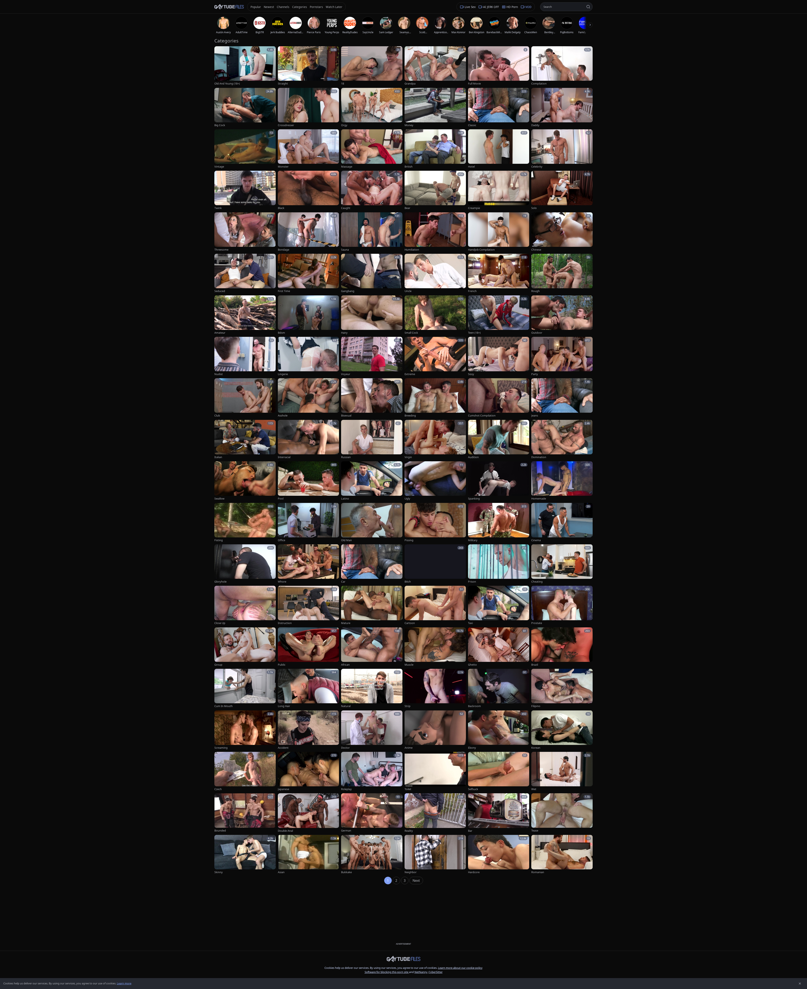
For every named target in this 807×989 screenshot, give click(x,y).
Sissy (471, 374)
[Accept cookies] (800, 983)
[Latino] (371, 481)
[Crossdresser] (308, 107)
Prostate (536, 623)
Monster (283, 166)
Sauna (345, 249)
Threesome (221, 249)
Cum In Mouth (223, 706)
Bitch (408, 581)
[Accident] (308, 730)
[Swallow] (245, 481)
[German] (371, 813)
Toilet (408, 789)
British (409, 166)
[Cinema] (562, 522)
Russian (346, 457)
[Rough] (562, 273)
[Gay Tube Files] (229, 6)
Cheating (537, 581)
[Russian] (371, 439)
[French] (498, 273)
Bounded (220, 830)
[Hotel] (498, 149)
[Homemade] (562, 481)
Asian (281, 872)
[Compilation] (562, 66)
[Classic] (498, 107)
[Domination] (562, 439)
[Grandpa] (435, 66)
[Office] (308, 522)
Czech (218, 789)
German (346, 830)
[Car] (371, 564)
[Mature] (371, 605)
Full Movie (474, 83)
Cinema (536, 540)
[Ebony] (498, 730)
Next (416, 880)
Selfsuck (473, 789)
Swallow (219, 498)
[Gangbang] (371, 273)
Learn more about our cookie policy (460, 968)
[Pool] (308, 481)
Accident (283, 747)
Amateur (219, 332)
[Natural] (371, 688)
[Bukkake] (371, 854)
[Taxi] (498, 605)
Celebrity (536, 166)
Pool (281, 498)
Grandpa (410, 83)
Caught (345, 208)
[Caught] (371, 190)
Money (409, 125)
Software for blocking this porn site (387, 972)
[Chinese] (562, 232)
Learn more (124, 983)
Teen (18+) (474, 332)
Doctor (345, 747)
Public (281, 664)
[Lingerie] (308, 356)
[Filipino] (562, 688)
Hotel (471, 166)
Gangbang (347, 291)
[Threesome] (245, 232)
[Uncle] (435, 273)
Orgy (344, 125)
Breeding (410, 415)
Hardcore (474, 872)
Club (217, 415)
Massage (346, 166)
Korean (535, 747)
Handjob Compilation (481, 249)
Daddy (535, 125)
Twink (218, 208)
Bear (407, 208)
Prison (472, 581)
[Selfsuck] (498, 771)
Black (281, 208)
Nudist (218, 374)
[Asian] (308, 854)
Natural (346, 706)
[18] (371, 66)
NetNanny (420, 972)
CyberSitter (436, 972)
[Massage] (371, 149)
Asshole (282, 415)
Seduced (219, 291)
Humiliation (412, 249)
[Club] (245, 398)
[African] (371, 647)
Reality (409, 830)
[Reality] (435, 813)
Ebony (472, 747)
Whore (282, 581)
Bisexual (346, 415)
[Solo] (562, 190)
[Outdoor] (562, 315)
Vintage (219, 166)
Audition (473, 457)
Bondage (283, 249)
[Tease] (562, 813)
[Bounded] (245, 813)
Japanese (283, 789)
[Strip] (435, 688)
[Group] (245, 647)
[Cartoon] (435, 605)
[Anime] (435, 730)
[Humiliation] (435, 232)
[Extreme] (435, 356)
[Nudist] (245, 356)
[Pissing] (435, 522)
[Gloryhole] (245, 564)
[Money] (435, 107)
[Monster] (308, 149)
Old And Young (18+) (227, 83)
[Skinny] (245, 854)
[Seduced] (245, 273)
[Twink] (245, 190)
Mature (345, 623)
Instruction (285, 623)
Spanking (474, 498)
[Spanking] (498, 481)
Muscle (409, 664)
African (345, 664)
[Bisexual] (371, 398)
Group (218, 664)
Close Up (219, 623)
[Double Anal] (308, 813)
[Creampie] (498, 190)
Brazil (534, 664)
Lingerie (283, 374)
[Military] (498, 522)
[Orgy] (371, 107)
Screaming (221, 747)
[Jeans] (562, 398)
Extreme (410, 374)
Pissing (409, 540)
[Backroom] (498, 688)
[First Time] (308, 273)
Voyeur (345, 374)
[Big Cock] (245, 107)
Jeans (534, 415)
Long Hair (284, 706)
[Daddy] (562, 107)
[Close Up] (245, 605)
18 (342, 83)
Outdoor (536, 332)
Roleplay (346, 789)
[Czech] (245, 771)
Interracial (284, 457)
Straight (283, 83)
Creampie (474, 208)
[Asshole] (308, 398)
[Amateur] (245, 315)
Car (343, 581)
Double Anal (285, 830)
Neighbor (411, 872)
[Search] (588, 7)
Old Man (346, 540)
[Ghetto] (498, 647)
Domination (538, 457)
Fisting (218, 540)
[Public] (308, 647)
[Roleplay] (371, 771)
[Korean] (562, 730)
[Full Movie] (498, 66)
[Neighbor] (435, 854)
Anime (409, 747)
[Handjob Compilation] (498, 232)
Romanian (537, 872)
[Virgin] (435, 439)
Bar (470, 830)
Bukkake (346, 872)
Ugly (407, 498)
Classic (472, 125)
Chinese (536, 249)
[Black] (308, 190)
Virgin (408, 457)
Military (472, 540)
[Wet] (562, 771)
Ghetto (472, 664)
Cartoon (410, 623)
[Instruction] (308, 605)
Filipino (535, 706)
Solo (534, 208)
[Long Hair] (308, 688)
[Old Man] (371, 522)
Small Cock (411, 332)
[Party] (562, 356)
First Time (284, 291)
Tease (534, 830)
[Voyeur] (371, 356)
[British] (435, 149)
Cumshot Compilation (482, 415)
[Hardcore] (498, 854)
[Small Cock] (435, 315)
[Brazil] (562, 647)
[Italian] (245, 439)
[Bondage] (308, 232)
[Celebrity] (562, 149)
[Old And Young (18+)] (245, 66)
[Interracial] (308, 439)
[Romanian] (562, 854)
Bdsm (281, 332)
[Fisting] (245, 522)
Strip (407, 706)
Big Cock (219, 125)
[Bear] (435, 190)
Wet (533, 789)
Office (281, 540)
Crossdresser (286, 125)
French (472, 291)
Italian (218, 457)
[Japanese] (308, 771)
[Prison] (498, 564)
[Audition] (498, 439)
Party (534, 374)
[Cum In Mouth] (245, 688)
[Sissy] (498, 356)
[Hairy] (371, 315)
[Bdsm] (308, 315)
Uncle (408, 291)
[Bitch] (435, 564)
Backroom (474, 706)
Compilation (539, 83)
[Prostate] (562, 605)
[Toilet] (435, 771)
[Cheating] (562, 564)
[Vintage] (245, 149)
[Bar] (498, 813)
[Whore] (308, 564)
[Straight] (308, 66)
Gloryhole (220, 581)
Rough (535, 291)
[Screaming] (245, 730)
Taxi (470, 623)
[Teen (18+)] (498, 315)
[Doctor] (371, 730)
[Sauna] (371, 232)
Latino (345, 498)
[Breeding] (435, 398)
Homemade (538, 498)
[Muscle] (435, 647)
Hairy (344, 332)
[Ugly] (435, 481)
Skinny (218, 872)
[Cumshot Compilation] (498, 398)
